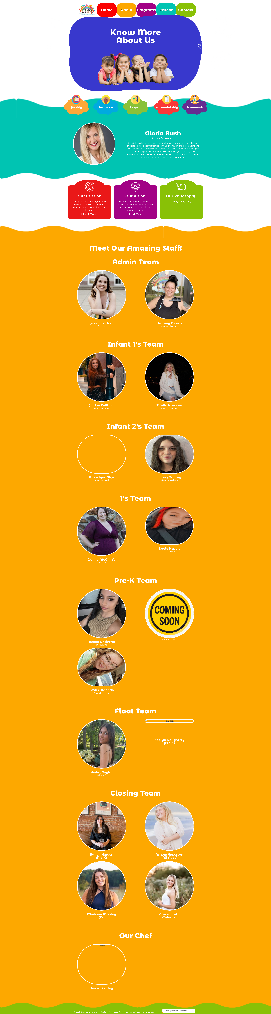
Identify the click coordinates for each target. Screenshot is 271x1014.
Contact (186, 10)
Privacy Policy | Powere (121, 1012)
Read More (89, 214)
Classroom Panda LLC (144, 1012)
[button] (178, 1011)
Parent (166, 10)
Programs (146, 10)
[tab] (89, 214)
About (126, 10)
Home (107, 10)
